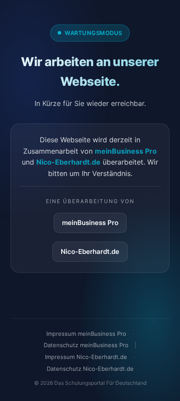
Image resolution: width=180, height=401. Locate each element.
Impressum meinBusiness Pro (86, 333)
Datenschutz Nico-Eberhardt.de (90, 368)
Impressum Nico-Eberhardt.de (86, 356)
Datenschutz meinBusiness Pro (86, 344)
